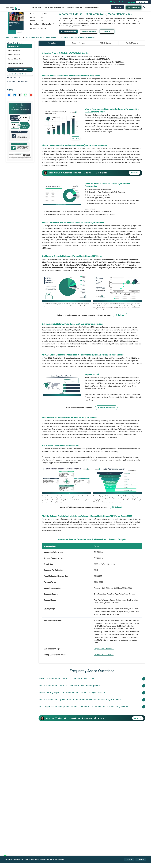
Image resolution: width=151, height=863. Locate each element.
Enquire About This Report (17, 74)
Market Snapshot (13, 78)
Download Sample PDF (89, 31)
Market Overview (14, 46)
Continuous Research (91, 7)
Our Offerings (111, 2)
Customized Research (74, 7)
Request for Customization (104, 649)
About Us (122, 2)
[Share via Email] (31, 95)
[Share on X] (20, 95)
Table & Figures (105, 43)
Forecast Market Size (15, 59)
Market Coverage (14, 50)
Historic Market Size (14, 55)
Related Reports (132, 43)
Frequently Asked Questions (17, 81)
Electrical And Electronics (34, 37)
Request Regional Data (107, 407)
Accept (129, 859)
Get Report (121, 315)
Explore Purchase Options (104, 655)
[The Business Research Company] (13, 7)
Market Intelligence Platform (54, 7)
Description (52, 43)
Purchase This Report (68, 31)
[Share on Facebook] (9, 95)
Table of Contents (78, 43)
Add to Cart (107, 31)
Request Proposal (133, 7)
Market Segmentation (15, 63)
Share (77, 138)
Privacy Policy (59, 859)
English (116, 7)
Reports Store (36, 7)
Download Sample (20, 69)
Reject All (141, 859)
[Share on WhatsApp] (25, 95)
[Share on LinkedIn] (15, 95)
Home (8, 37)
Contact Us (131, 2)
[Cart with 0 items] (144, 7)
